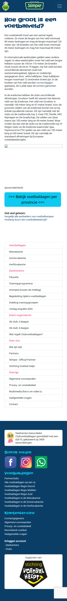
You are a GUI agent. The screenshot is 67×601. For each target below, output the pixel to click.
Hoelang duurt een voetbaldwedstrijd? (25, 219)
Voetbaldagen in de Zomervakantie (23, 501)
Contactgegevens (14, 518)
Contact (13, 404)
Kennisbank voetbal (15, 530)
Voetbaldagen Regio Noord (19, 486)
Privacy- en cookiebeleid (22, 385)
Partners (14, 353)
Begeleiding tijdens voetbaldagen (27, 296)
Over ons (14, 340)
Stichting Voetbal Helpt (22, 366)
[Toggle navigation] (59, 6)
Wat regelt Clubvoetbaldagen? (26, 334)
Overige (14, 372)
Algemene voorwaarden (22, 378)
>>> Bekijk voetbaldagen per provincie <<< (33, 199)
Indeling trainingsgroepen (23, 302)
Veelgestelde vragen (20, 397)
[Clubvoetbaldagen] (6, 6)
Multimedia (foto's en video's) (25, 391)
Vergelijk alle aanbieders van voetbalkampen (29, 216)
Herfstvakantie (17, 264)
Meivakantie (16, 251)
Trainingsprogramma (21, 283)
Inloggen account (15, 541)
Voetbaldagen (17, 245)
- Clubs (8, 549)
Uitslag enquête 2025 (21, 308)
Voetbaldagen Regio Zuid (18, 494)
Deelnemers (16, 270)
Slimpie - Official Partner (22, 359)
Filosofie (13, 277)
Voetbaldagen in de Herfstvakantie (23, 505)
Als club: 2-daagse (19, 321)
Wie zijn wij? (15, 347)
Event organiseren (20, 315)
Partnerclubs (11, 478)
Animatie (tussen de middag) (25, 289)
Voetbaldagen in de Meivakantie (22, 498)
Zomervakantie (17, 258)
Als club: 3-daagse (19, 328)
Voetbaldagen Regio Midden (20, 490)
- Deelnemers (11, 545)
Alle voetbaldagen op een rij (19, 482)
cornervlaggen (45, 82)
